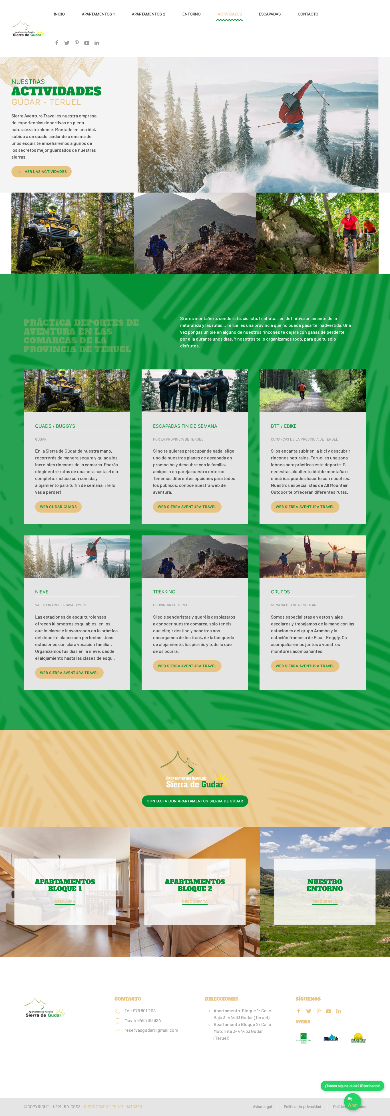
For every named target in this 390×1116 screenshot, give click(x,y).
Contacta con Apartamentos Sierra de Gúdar (195, 801)
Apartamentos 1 (98, 14)
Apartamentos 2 (148, 14)
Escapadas (270, 14)
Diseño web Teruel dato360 (113, 1106)
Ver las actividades (46, 171)
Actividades (230, 14)
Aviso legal (262, 1106)
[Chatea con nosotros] (352, 1101)
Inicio (59, 14)
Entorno (191, 14)
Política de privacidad (302, 1106)
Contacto (308, 14)
